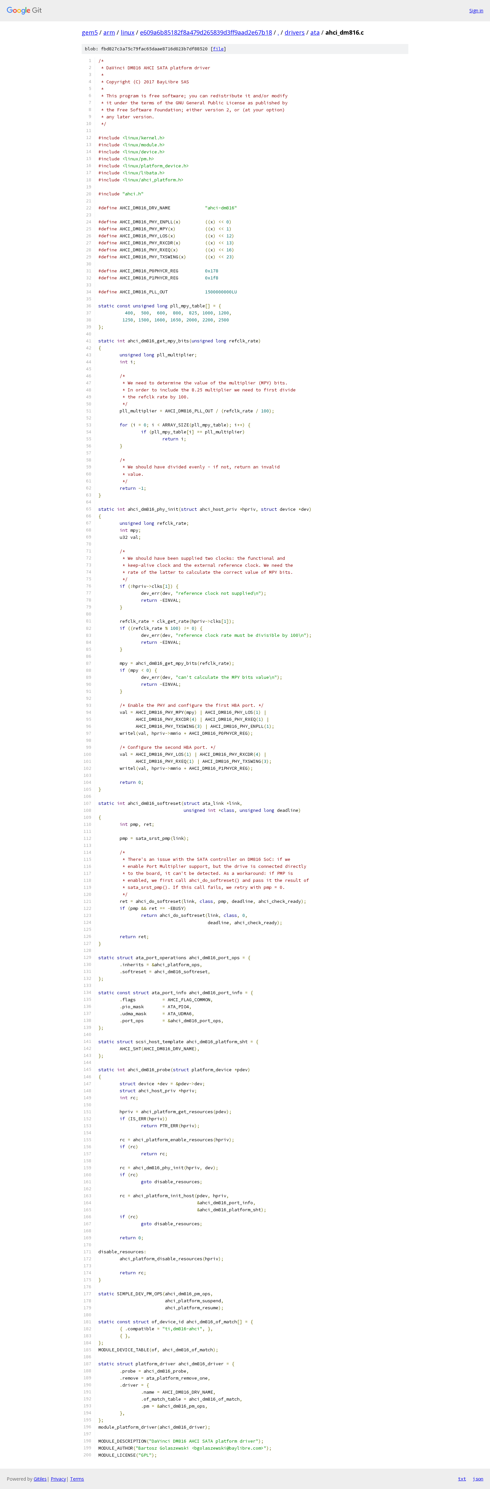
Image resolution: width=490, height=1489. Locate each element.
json (478, 1479)
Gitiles (40, 1479)
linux (127, 32)
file (218, 49)
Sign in (476, 10)
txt (462, 1479)
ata (315, 32)
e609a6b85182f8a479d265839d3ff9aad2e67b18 (206, 32)
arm (109, 32)
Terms (77, 1479)
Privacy (58, 1479)
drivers (295, 32)
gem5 (90, 32)
